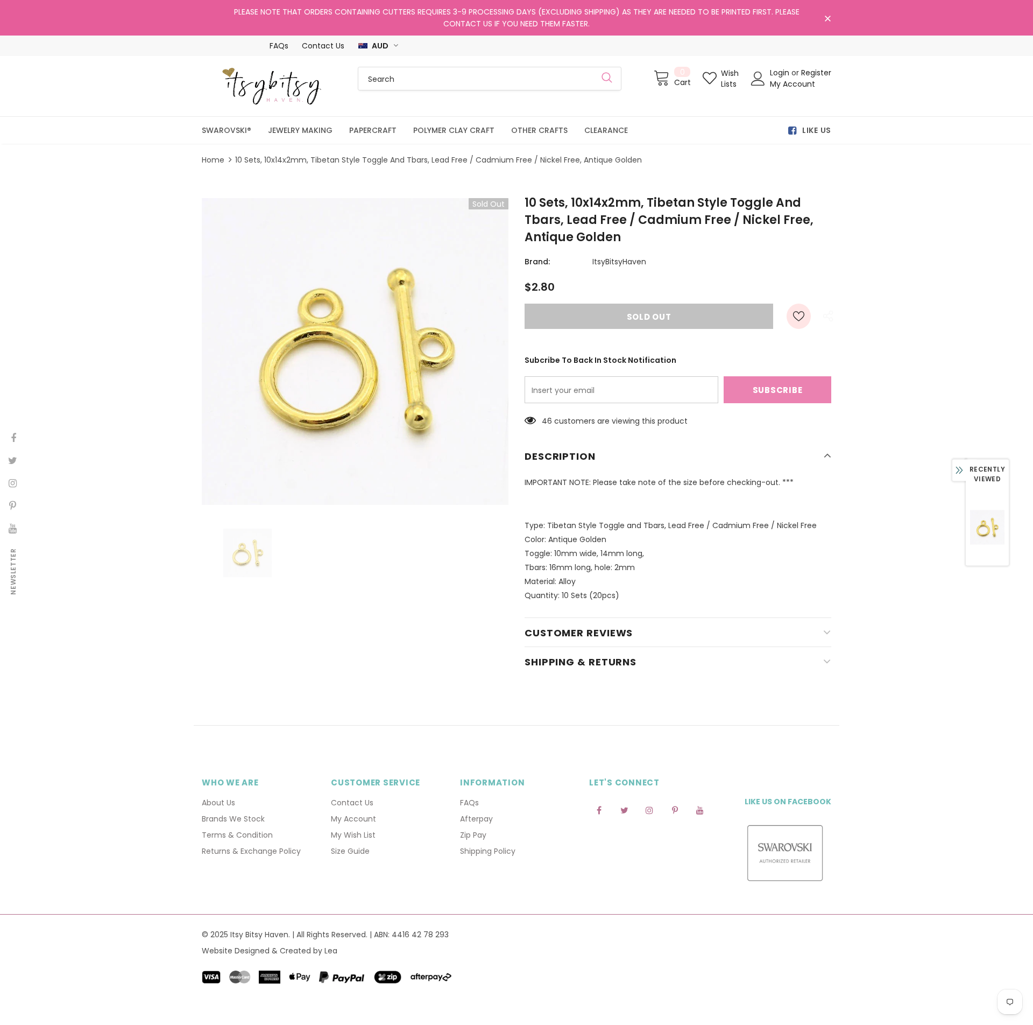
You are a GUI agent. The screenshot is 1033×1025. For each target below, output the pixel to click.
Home (213, 160)
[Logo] (272, 86)
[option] (355, 351)
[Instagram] (649, 810)
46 (547, 421)
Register (816, 72)
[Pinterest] (674, 810)
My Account (792, 84)
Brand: (537, 261)
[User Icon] (758, 79)
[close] (827, 18)
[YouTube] (700, 810)
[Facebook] (599, 810)
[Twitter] (624, 810)
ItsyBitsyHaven (619, 261)
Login (780, 72)
